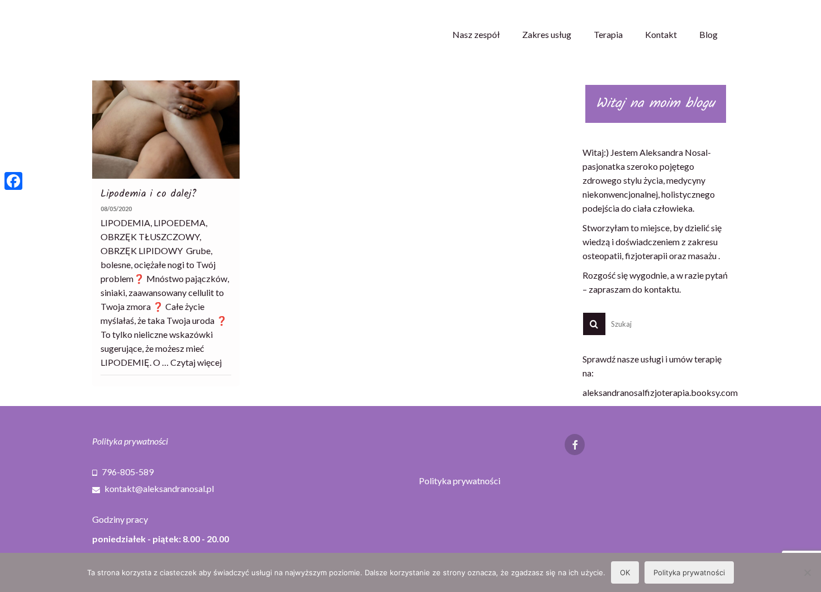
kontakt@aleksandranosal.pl (158, 488)
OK (625, 572)
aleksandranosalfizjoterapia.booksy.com (660, 392)
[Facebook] (13, 181)
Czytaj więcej (196, 362)
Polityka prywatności (130, 441)
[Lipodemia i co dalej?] (166, 129)
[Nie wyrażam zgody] (807, 572)
